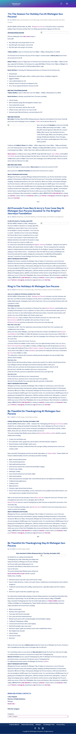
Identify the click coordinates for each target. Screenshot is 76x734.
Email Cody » (11, 704)
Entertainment (25, 20)
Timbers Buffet (51, 453)
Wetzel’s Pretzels (14, 322)
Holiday (50, 20)
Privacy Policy (61, 724)
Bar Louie (27, 36)
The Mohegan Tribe (48, 724)
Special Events (57, 20)
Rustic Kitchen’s (50, 308)
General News (44, 20)
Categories (11, 714)
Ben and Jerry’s (12, 320)
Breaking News (19, 217)
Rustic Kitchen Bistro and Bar (46, 433)
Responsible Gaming (27, 724)
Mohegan (38, 724)
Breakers (17, 20)
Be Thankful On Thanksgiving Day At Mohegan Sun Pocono (36, 544)
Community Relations (30, 217)
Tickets (38, 121)
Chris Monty (11, 156)
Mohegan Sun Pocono (38, 26)
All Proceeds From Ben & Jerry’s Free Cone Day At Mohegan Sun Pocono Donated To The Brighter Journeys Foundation (36, 211)
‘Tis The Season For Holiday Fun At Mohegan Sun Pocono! (35, 15)
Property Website (14, 724)
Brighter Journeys (40, 244)
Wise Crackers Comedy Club (38, 348)
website (46, 661)
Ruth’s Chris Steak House (15, 346)
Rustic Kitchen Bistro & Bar (16, 573)
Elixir (63, 346)
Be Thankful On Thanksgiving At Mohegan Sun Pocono (34, 412)
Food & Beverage (34, 20)
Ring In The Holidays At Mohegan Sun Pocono (33, 286)
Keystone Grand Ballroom (54, 289)
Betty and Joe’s (13, 317)
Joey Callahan (55, 154)
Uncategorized (59, 217)
